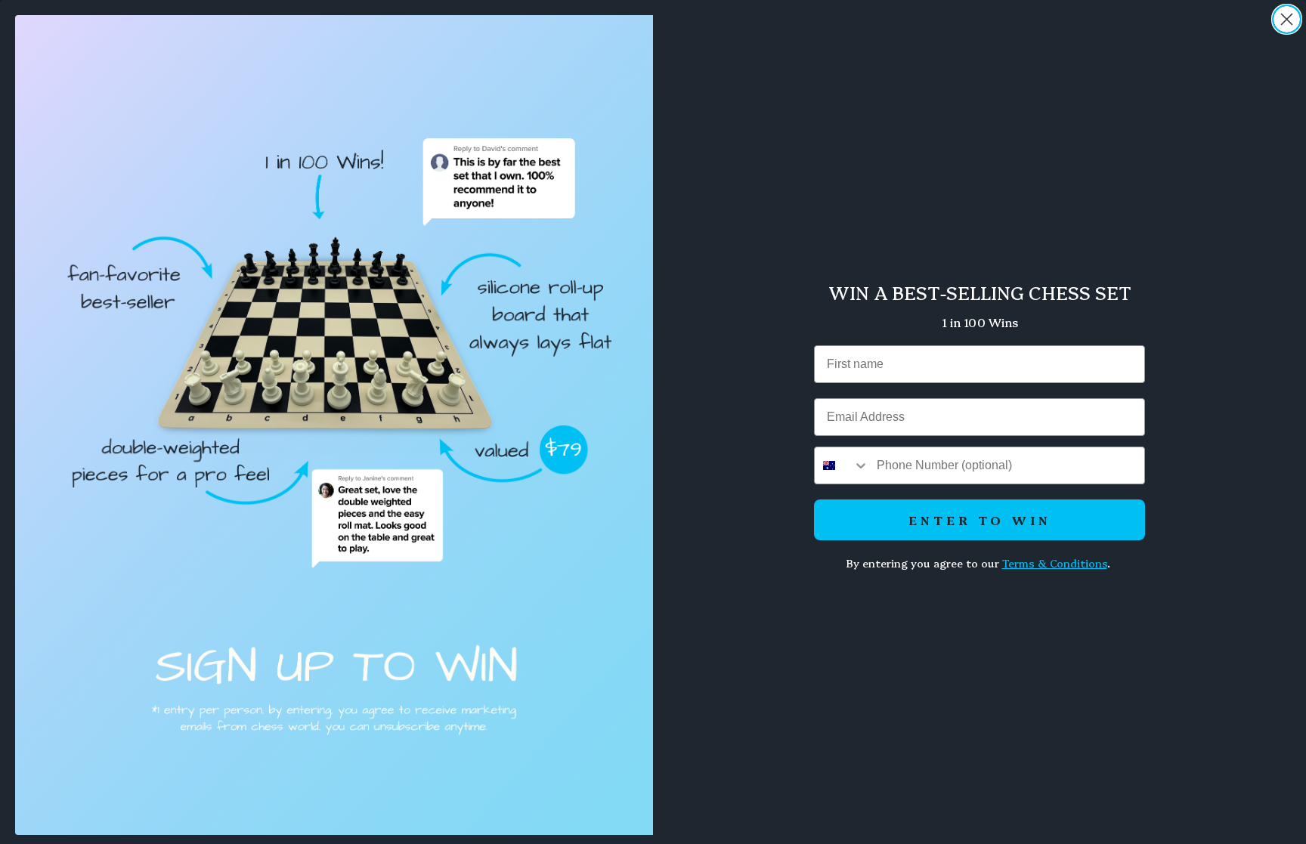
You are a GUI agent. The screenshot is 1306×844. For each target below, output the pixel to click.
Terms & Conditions (1054, 562)
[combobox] (842, 465)
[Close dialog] (1287, 19)
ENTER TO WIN (979, 520)
